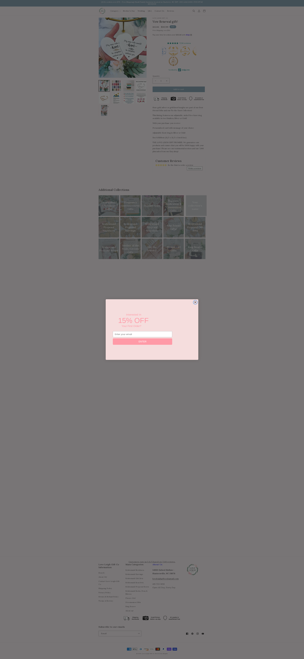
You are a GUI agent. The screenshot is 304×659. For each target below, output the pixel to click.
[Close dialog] (195, 302)
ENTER (142, 343)
